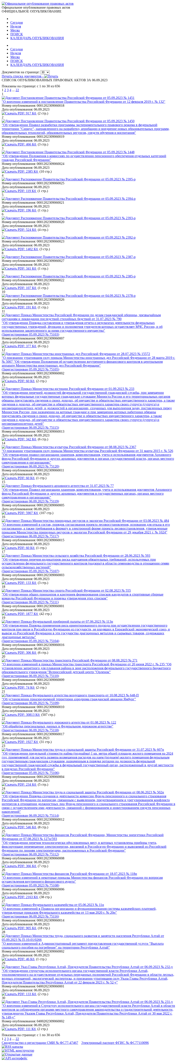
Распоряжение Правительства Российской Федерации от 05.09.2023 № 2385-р (78, 276)
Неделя (15, 26)
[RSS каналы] (12, 1046)
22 (17, 90)
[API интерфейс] (14, 1058)
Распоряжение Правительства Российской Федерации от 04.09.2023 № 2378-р (78, 295)
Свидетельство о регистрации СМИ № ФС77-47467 (40, 1043)
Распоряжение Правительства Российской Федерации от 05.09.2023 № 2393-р (78, 218)
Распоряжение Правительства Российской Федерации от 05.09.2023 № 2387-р (78, 257)
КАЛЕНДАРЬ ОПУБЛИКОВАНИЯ (37, 38)
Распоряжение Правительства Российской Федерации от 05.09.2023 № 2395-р (78, 179)
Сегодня (16, 22)
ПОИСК (16, 34)
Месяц (15, 30)
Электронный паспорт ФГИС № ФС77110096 (115, 1043)
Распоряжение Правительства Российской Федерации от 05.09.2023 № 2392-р (78, 237)
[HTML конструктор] (18, 1050)
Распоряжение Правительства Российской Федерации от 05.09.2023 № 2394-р (78, 198)
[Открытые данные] (17, 1054)
